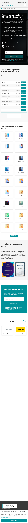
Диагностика (4, 82)
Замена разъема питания (7, 101)
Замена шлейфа (5, 98)
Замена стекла (5, 85)
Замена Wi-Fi (4, 87)
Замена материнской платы (7, 107)
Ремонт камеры (5, 104)
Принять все (14, 520)
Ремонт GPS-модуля (6, 90)
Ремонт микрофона (6, 96)
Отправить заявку (14, 56)
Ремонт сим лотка (5, 93)
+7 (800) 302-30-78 (9, 5)
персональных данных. (13, 60)
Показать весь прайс (14, 116)
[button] (23, 321)
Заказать (24, 82)
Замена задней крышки (6, 109)
